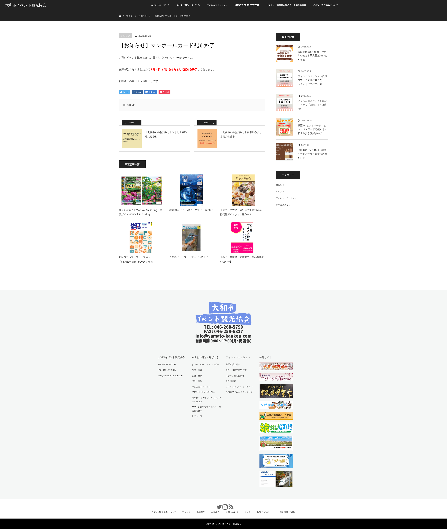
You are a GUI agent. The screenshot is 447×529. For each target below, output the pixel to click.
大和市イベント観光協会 (25, 5)
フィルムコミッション (217, 5)
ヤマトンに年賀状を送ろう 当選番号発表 (286, 5)
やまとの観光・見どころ (188, 5)
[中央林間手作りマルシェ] (274, 377)
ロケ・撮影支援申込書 (236, 369)
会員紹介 (215, 512)
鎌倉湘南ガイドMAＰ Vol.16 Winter (190, 210)
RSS (229, 505)
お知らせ (125, 35)
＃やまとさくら (283, 204)
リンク (247, 512)
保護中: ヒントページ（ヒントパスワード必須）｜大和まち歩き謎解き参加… (312, 129)
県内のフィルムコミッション (239, 391)
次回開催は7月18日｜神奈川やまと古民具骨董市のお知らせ (312, 153)
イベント (280, 191)
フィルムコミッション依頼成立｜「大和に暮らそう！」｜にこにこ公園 (312, 80)
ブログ (129, 15)
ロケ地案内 (231, 380)
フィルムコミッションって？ (239, 386)
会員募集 (201, 512)
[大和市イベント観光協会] (223, 340)
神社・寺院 (197, 380)
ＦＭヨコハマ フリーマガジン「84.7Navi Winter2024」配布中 (137, 259)
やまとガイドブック (160, 5)
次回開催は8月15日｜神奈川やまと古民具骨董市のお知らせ (312, 55)
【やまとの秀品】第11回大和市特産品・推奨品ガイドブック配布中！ (242, 212)
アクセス (186, 512)
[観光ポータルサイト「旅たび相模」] (274, 428)
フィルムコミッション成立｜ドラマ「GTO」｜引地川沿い (312, 104)
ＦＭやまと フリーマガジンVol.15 (188, 257)
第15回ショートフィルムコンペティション (206, 399)
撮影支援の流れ (233, 364)
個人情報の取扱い (288, 512)
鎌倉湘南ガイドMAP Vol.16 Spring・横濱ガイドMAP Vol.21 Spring (140, 212)
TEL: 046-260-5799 (167, 364)
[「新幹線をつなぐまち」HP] (274, 480)
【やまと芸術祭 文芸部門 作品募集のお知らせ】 (242, 259)
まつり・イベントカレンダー (205, 364)
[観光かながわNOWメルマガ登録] (274, 461)
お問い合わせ (232, 512)
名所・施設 (197, 375)
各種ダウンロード (265, 512)
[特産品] (274, 405)
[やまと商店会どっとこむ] (274, 416)
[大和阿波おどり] (274, 367)
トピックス (197, 416)
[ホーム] (120, 11)
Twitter (217, 505)
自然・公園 (197, 369)
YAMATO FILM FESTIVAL (247, 5)
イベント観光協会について (325, 5)
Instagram (223, 505)
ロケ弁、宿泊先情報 (235, 375)
